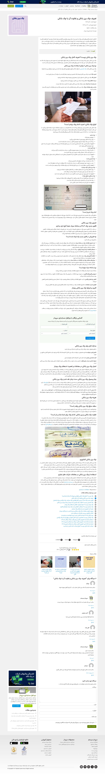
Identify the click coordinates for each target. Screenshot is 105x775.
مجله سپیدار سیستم (46, 742)
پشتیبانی (72, 6)
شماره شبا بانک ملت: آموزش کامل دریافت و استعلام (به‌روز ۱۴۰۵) (77, 522)
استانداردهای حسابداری (46, 750)
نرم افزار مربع (94, 752)
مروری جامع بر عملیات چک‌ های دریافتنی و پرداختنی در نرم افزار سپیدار (76, 511)
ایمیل (94, 710)
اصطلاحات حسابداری (84, 490)
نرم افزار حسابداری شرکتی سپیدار (67, 742)
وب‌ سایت (94, 716)
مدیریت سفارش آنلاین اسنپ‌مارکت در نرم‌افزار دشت (23, 713)
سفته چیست (92, 310)
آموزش (66, 6)
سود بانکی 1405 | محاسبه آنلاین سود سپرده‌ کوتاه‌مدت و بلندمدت (77, 515)
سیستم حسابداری (68, 482)
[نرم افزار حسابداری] (92, 6)
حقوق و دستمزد (47, 752)
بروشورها (95, 748)
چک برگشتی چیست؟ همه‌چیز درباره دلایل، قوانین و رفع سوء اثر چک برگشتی (75, 517)
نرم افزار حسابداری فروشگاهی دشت (66, 744)
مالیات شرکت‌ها (48, 746)
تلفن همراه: (64, 324)
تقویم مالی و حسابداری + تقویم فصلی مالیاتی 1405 (23, 728)
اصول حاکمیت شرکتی (92, 757)
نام (95, 705)
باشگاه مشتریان (19, 6)
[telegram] (85, 767)
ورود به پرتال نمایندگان (92, 755)
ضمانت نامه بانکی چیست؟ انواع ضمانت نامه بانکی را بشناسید (78, 526)
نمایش (88, 51)
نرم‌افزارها (84, 6)
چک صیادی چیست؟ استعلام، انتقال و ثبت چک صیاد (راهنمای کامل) (77, 507)
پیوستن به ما (94, 750)
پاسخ (94, 593)
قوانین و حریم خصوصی (92, 759)
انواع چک (46, 382)
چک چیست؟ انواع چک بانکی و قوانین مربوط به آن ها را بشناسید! (78, 496)
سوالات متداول (94, 744)
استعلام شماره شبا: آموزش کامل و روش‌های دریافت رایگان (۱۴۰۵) (77, 520)
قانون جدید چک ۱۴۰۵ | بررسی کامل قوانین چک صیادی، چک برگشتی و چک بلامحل (73, 500)
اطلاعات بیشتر (28, 705)
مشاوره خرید (11, 6)
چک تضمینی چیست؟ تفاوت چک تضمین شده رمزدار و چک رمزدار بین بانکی (75, 502)
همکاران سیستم (93, 742)
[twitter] (92, 767)
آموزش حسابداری (47, 748)
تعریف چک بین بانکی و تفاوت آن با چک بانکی (83, 498)
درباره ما (61, 6)
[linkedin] (95, 767)
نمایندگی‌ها (77, 6)
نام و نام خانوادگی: (90, 324)
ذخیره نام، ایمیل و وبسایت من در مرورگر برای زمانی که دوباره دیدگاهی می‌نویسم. (74, 722)
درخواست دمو (16, 705)
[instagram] (88, 767)
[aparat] (81, 767)
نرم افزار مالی (49, 424)
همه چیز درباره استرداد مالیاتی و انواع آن (25, 726)
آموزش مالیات (48, 755)
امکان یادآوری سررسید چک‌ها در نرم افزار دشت (82, 513)
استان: (65, 330)
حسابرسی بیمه (48, 744)
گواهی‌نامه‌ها (94, 746)
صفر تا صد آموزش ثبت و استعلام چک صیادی (83, 509)
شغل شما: (92, 330)
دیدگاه (94, 687)
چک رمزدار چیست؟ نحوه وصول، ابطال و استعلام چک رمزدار (79, 505)
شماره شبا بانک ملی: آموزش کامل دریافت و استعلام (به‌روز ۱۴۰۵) (78, 524)
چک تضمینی (83, 69)
